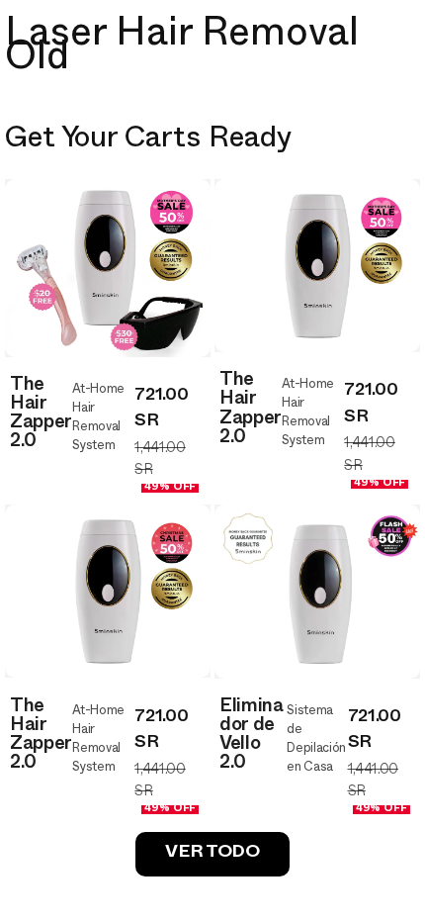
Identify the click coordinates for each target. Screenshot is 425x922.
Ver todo (212, 854)
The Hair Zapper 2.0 (40, 416)
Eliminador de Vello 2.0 (251, 737)
